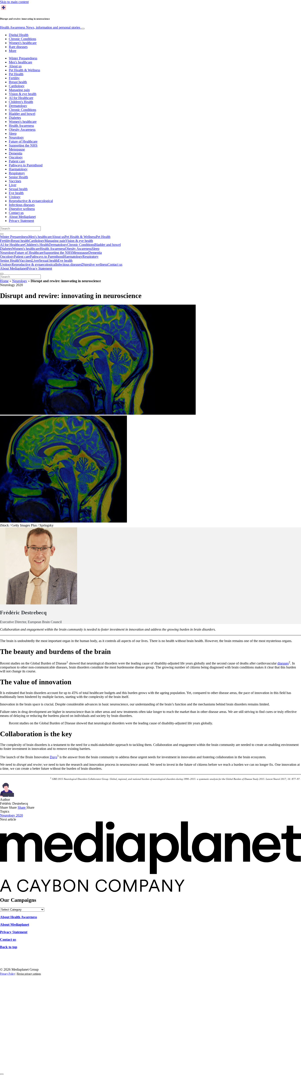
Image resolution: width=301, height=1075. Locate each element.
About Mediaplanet (22, 217)
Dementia (15, 153)
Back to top (8, 947)
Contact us (16, 213)
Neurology (16, 137)
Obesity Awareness (22, 129)
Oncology (16, 157)
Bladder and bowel (22, 114)
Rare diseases (18, 47)
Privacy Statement (21, 221)
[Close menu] (2, 273)
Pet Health (16, 74)
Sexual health (18, 189)
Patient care (17, 161)
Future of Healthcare (23, 141)
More (12, 51)
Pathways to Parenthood (26, 165)
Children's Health (21, 102)
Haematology (18, 169)
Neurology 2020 (11, 815)
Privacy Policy (7, 973)
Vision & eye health (22, 94)
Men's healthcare (20, 62)
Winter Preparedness (23, 58)
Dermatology (18, 106)
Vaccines (15, 181)
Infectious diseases (22, 205)
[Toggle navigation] (83, 28)
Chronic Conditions (22, 39)
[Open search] (2, 234)
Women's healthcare (23, 43)
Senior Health (18, 177)
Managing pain (19, 90)
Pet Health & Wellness (24, 70)
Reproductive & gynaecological (31, 201)
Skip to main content (14, 2)
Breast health (18, 82)
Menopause (17, 149)
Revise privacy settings (29, 973)
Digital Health (18, 35)
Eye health (16, 193)
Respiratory (17, 173)
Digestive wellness (22, 209)
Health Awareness (40, 27)
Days (53, 757)
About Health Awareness (18, 917)
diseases (283, 663)
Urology (14, 197)
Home (4, 281)
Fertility (14, 78)
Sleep (13, 133)
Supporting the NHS (23, 145)
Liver (12, 185)
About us (15, 66)
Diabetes (15, 118)
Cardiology (16, 86)
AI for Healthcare (21, 98)
